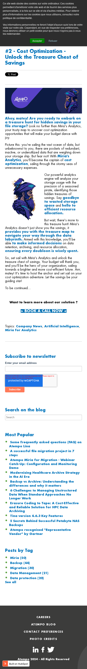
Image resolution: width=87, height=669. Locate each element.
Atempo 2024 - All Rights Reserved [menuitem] (43, 659)
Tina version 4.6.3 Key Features (36, 516)
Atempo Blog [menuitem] (43, 624)
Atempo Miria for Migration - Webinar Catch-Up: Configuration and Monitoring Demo (43, 463)
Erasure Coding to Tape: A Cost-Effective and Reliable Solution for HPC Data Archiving (44, 507)
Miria (18, 558)
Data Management (29, 573)
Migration (22, 568)
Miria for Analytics (21, 330)
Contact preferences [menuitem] (44, 631)
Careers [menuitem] (43, 617)
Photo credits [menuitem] (43, 639)
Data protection (27, 578)
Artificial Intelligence (61, 326)
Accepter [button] (37, 40)
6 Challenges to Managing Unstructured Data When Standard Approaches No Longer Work (43, 494)
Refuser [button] (53, 40)
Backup (20, 563)
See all (10, 582)
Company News (29, 326)
